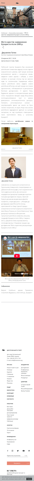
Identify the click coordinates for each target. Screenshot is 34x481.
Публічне (10, 403)
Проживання (10, 442)
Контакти (10, 399)
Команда (9, 370)
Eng (31, 3)
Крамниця (10, 396)
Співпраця (10, 374)
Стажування (10, 376)
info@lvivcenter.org (16, 360)
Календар (10, 393)
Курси (8, 432)
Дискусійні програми (10, 409)
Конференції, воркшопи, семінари (25, 371)
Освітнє (9, 425)
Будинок (9, 372)
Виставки (10, 406)
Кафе (8, 444)
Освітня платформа (13, 428)
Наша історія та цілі (12, 367)
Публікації (10, 421)
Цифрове (24, 381)
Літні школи (10, 430)
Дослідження (25, 367)
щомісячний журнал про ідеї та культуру (16, 473)
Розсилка (9, 383)
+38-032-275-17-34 (15, 358)
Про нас (9, 364)
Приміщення (11, 436)
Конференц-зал (11, 439)
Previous (3, 149)
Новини (9, 379)
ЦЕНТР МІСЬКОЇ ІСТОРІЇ (14, 350)
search (26, 455)
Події (9, 387)
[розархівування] (12, 413)
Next (31, 149)
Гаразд (29, 479)
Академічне (25, 364)
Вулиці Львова (25, 391)
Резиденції (24, 378)
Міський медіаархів (26, 388)
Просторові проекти (10, 416)
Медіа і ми (10, 381)
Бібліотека (10, 390)
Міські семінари (25, 375)
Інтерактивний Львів (25, 385)
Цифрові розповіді (12, 419)
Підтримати (17, 463)
